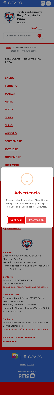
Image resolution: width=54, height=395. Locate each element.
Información (36, 219)
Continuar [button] (16, 219)
